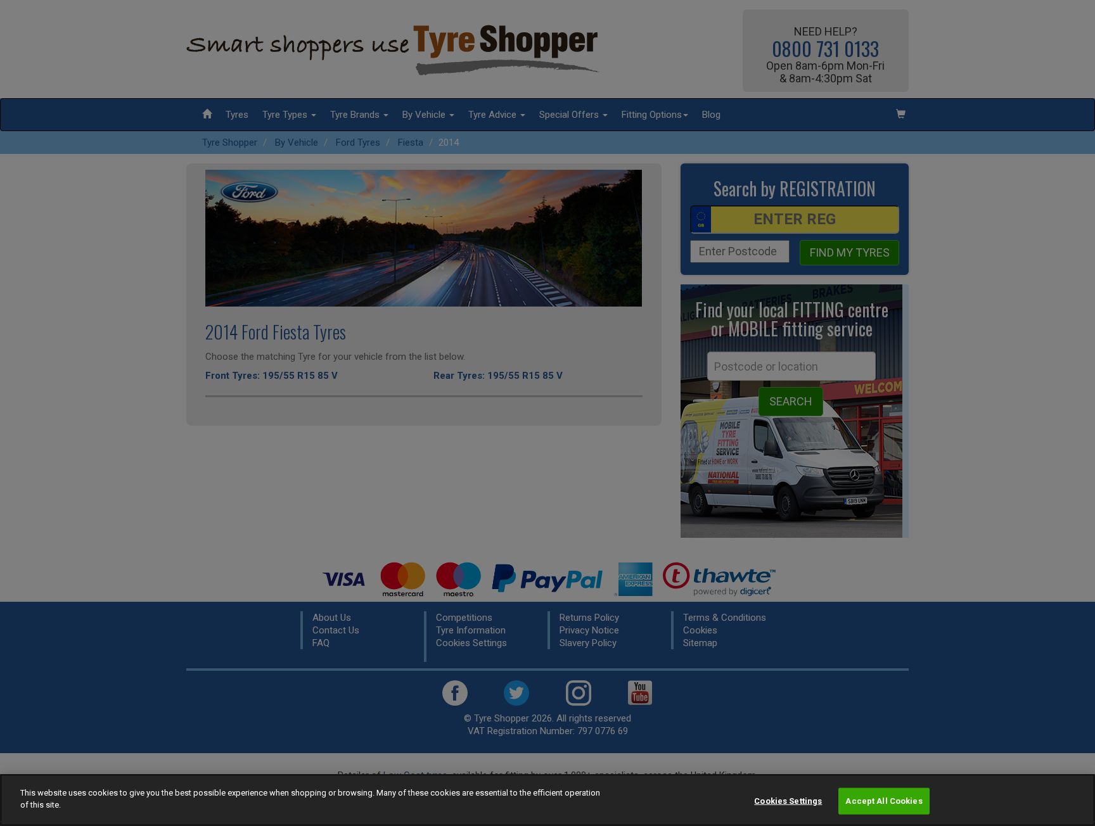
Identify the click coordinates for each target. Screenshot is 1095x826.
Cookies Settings (788, 801)
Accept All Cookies (883, 801)
